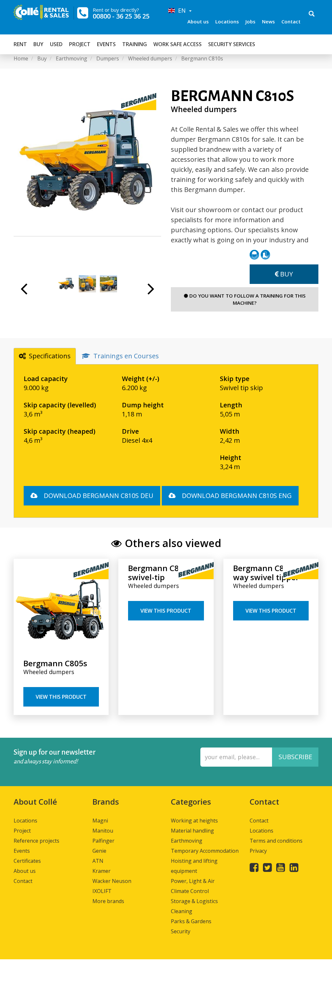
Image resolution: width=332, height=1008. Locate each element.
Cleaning (181, 911)
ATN (97, 860)
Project (79, 44)
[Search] (311, 14)
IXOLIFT (102, 891)
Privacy (258, 850)
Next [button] (151, 292)
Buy (38, 44)
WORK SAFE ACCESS (177, 44)
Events (106, 44)
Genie (99, 850)
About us (198, 21)
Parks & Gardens (191, 921)
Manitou (102, 830)
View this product (61, 696)
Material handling (192, 830)
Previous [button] (23, 292)
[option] (87, 162)
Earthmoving (186, 840)
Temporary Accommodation (205, 850)
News (268, 21)
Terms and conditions (276, 840)
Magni (100, 820)
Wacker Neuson (111, 881)
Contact (291, 21)
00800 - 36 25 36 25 (121, 16)
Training (134, 44)
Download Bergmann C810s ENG (236, 495)
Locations (227, 21)
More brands (108, 901)
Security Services (231, 44)
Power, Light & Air (193, 881)
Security (180, 931)
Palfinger (103, 840)
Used (56, 44)
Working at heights (194, 820)
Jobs (250, 21)
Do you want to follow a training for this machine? (246, 299)
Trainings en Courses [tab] (126, 355)
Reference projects (36, 840)
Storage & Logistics (194, 901)
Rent (20, 44)
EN (181, 10)
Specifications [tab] (50, 355)
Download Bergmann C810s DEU (97, 495)
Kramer (101, 870)
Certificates (27, 860)
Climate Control (190, 891)
